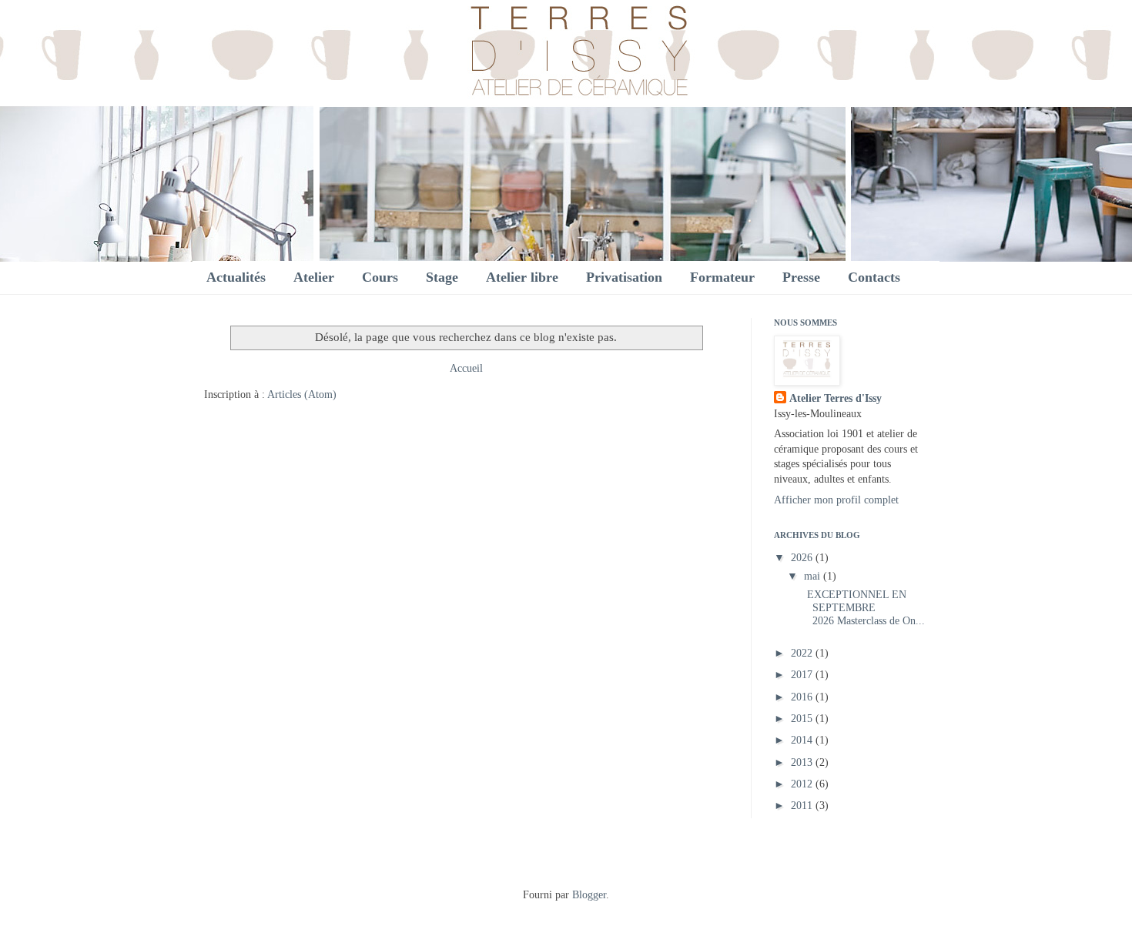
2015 (803, 718)
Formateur (722, 277)
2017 (803, 674)
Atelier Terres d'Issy (835, 398)
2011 (803, 805)
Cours (380, 277)
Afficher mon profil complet (836, 500)
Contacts (874, 277)
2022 (803, 653)
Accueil (466, 368)
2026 (803, 557)
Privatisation (624, 277)
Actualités (236, 277)
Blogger (589, 895)
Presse (801, 277)
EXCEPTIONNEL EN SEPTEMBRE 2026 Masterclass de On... (863, 608)
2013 (803, 762)
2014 (803, 740)
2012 (803, 784)
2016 (803, 697)
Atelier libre (522, 277)
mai (813, 576)
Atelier (313, 277)
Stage (442, 277)
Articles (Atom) (302, 394)
